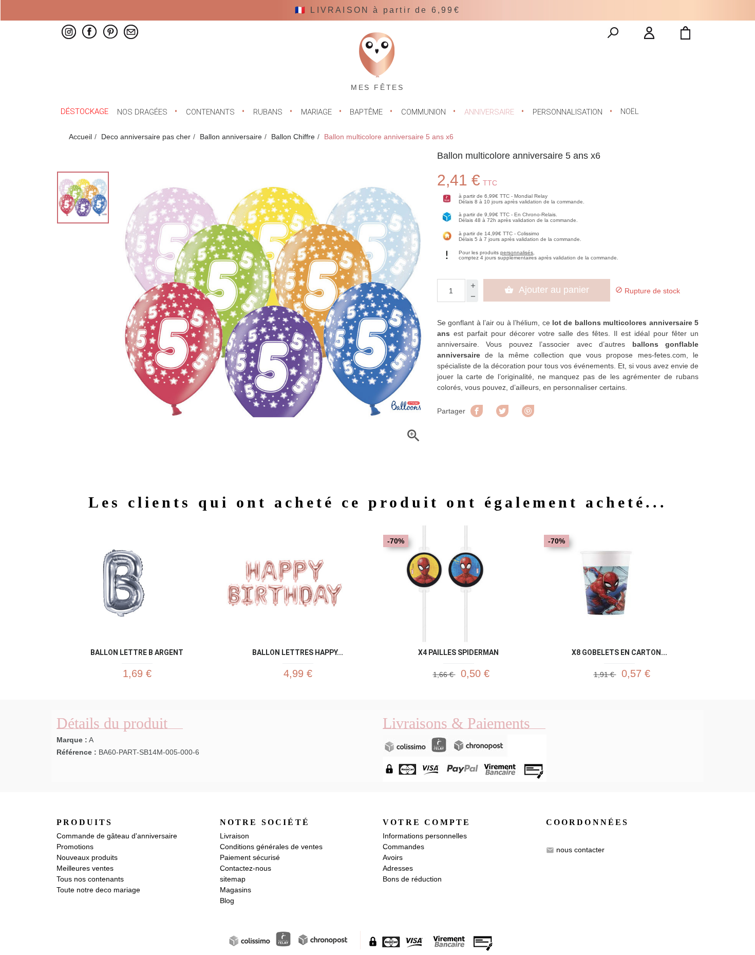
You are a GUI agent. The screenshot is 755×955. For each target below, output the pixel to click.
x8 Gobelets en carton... (619, 650)
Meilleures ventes (85, 868)
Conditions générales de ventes (271, 846)
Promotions (74, 846)
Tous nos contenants (90, 879)
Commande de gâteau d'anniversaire (116, 836)
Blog (227, 900)
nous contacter (580, 850)
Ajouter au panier (546, 290)
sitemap (233, 879)
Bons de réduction (412, 879)
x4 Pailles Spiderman (458, 650)
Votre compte (426, 822)
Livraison (234, 836)
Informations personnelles (425, 836)
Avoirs (393, 857)
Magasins (235, 890)
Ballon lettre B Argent (136, 650)
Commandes (403, 846)
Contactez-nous (245, 868)
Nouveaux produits (87, 857)
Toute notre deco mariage (98, 890)
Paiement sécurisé (250, 857)
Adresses (398, 868)
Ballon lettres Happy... (297, 650)
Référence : (76, 752)
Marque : (71, 740)
